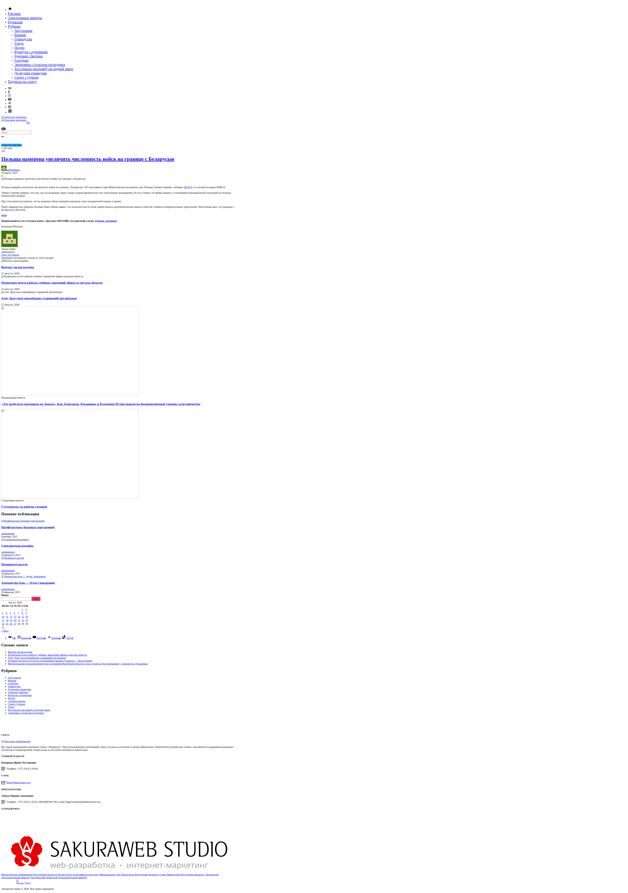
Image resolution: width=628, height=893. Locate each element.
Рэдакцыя (15, 22)
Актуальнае (23, 30)
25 (7, 623)
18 (7, 620)
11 (7, 616)
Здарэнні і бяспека (28, 56)
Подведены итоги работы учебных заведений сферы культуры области (51, 282)
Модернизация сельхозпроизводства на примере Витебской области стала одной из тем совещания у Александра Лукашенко (78, 663)
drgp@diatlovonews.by (19, 782)
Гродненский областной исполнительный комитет (59, 877)
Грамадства (23, 39)
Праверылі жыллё (14, 564)
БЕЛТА (188, 187)
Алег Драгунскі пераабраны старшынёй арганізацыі (39, 298)
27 (15, 623)
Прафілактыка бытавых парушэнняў (28, 527)
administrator (13, 170)
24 (3, 623)
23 (27, 620)
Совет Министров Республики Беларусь (182, 874)
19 (11, 620)
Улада (19, 43)
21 (19, 620)
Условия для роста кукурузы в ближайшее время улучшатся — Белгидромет (50, 660)
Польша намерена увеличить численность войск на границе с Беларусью (87, 159)
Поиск (5, 595)
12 (11, 616)
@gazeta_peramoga (106, 221)
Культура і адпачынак (31, 52)
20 (15, 620)
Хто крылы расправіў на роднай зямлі (43, 69)
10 (3, 616)
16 (27, 616)
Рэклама (14, 13)
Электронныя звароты (25, 18)
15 (23, 616)
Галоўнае (21, 60)
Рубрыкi (14, 26)
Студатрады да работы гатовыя (24, 506)
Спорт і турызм (26, 77)
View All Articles (10, 255)
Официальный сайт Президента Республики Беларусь (129, 874)
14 (19, 616)
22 (23, 620)
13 (15, 616)
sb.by (4, 215)
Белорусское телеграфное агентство (78, 874)
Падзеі (19, 47)
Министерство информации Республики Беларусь (29, 874)
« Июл (5, 630)
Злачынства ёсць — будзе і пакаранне (28, 583)
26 (11, 623)
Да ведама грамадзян (30, 73)
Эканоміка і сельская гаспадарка (39, 64)
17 (3, 620)
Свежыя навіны (16, 701)
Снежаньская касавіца (17, 545)
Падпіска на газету (22, 81)
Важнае (20, 35)
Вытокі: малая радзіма (17, 267)
